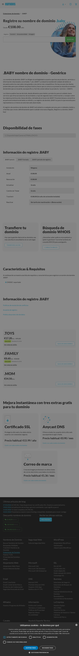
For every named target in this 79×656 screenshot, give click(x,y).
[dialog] (39, 639)
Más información (64, 633)
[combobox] (76, 625)
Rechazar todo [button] (47, 648)
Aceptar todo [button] (31, 648)
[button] (39, 652)
